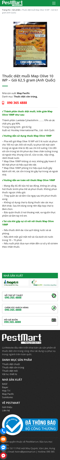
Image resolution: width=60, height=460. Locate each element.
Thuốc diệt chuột (11, 364)
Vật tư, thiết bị (9, 374)
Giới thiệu (7, 407)
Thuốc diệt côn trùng (25, 96)
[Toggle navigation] (54, 3)
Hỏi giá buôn (12, 321)
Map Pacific (23, 93)
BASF (4, 384)
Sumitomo (7, 397)
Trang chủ (6, 10)
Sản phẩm (16, 10)
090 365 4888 (16, 103)
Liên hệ (6, 410)
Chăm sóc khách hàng (16, 309)
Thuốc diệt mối (10, 370)
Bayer (5, 387)
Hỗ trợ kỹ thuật (14, 296)
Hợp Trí (6, 390)
